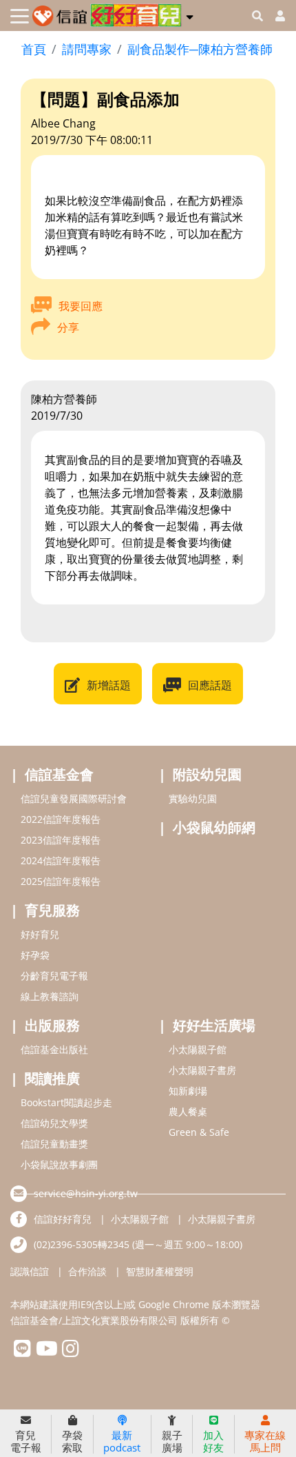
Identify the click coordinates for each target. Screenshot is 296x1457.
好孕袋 (35, 954)
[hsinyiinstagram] (71, 1351)
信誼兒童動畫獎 (54, 1143)
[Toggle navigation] (19, 16)
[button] (189, 14)
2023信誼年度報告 (61, 839)
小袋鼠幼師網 (214, 827)
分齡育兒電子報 (54, 975)
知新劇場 (188, 1090)
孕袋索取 (72, 1441)
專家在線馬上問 (265, 1441)
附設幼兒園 (207, 774)
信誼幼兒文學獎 (54, 1123)
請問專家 (87, 49)
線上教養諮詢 (49, 996)
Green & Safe (199, 1132)
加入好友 (213, 1441)
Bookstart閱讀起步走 (66, 1102)
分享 (68, 327)
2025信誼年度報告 (61, 881)
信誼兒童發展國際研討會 (74, 798)
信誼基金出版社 (54, 1049)
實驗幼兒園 (193, 798)
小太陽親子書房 (202, 1070)
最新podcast (121, 1441)
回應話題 (210, 685)
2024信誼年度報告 (61, 860)
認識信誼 (29, 1271)
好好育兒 (40, 934)
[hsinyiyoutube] (46, 1351)
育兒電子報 (25, 1441)
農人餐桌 (188, 1111)
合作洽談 (87, 1271)
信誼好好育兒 (63, 1218)
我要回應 (81, 306)
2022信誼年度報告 (61, 819)
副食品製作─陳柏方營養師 (200, 49)
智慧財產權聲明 (159, 1271)
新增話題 (109, 685)
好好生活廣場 (214, 1025)
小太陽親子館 (197, 1049)
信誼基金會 (59, 774)
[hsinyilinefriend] (22, 1351)
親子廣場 (172, 1441)
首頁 (33, 49)
